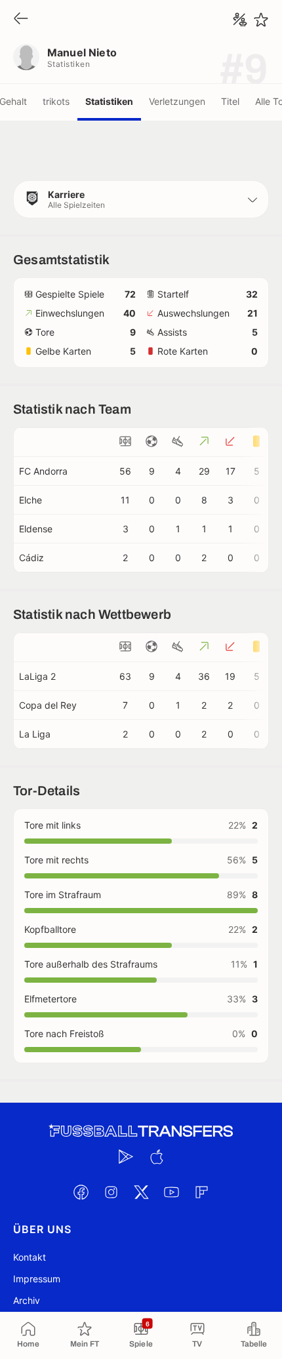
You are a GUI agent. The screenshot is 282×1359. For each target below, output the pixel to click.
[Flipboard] (201, 1192)
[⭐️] (261, 20)
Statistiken (109, 101)
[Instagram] (111, 1192)
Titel (230, 101)
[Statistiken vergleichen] (240, 20)
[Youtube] (171, 1192)
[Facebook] (81, 1192)
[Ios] (156, 1156)
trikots (56, 101)
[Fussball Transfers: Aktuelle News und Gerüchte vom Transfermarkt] (141, 1131)
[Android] (126, 1156)
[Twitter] (141, 1192)
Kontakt (29, 1257)
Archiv (26, 1300)
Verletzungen (177, 101)
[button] (141, 199)
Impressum (36, 1278)
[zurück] (21, 19)
